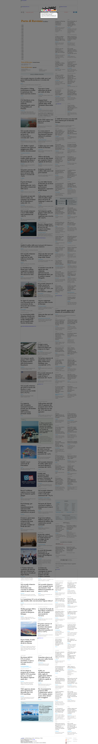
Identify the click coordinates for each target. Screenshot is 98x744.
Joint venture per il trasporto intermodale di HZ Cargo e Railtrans (71, 273)
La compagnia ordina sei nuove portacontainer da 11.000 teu (71, 137)
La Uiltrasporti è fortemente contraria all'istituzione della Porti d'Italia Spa (60, 710)
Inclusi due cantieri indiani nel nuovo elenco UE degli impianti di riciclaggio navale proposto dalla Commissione (45, 538)
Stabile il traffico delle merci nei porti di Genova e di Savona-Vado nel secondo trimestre (36, 246)
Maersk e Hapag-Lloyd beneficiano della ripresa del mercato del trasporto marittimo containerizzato (45, 227)
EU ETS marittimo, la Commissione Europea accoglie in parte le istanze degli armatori (45, 709)
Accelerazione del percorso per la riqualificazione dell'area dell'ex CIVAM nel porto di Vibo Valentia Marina (59, 187)
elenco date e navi (24, 64)
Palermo (66, 509)
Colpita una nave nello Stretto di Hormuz (45, 146)
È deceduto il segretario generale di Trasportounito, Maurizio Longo (71, 158)
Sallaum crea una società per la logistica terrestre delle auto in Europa (60, 50)
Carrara (57, 509)
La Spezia (66, 505)
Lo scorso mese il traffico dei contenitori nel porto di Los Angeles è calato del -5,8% (72, 64)
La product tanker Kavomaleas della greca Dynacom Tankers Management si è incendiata (59, 633)
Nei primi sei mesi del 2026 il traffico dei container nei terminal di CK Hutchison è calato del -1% (28, 199)
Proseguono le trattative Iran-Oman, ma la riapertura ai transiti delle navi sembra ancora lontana (45, 308)
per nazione (71, 203)
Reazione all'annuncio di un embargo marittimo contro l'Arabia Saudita (60, 593)
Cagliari (57, 508)
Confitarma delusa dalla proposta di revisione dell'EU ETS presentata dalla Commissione (72, 627)
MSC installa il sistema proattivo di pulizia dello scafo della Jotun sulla (59, 132)
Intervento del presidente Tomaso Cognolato (66, 563)
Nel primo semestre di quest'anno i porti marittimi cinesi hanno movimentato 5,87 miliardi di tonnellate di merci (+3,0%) (45, 627)
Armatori (57, 516)
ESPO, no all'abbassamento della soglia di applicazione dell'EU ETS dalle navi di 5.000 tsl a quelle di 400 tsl (45, 676)
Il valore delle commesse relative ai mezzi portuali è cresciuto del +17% (60, 436)
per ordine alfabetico (72, 202)
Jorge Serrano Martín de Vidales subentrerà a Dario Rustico (72, 113)
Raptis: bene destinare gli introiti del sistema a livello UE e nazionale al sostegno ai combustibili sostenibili (27, 683)
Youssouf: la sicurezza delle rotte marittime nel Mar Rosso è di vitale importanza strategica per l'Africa (27, 578)
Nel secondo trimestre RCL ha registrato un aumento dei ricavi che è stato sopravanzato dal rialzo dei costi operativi (71, 79)
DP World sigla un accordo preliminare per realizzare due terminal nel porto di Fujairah (60, 458)
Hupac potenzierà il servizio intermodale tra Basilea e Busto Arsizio (72, 38)
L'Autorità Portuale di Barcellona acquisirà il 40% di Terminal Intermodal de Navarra (45, 612)
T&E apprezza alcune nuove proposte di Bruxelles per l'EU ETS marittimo (28, 691)
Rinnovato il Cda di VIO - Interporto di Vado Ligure (71, 457)
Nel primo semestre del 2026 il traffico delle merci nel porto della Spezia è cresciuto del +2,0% (28, 173)
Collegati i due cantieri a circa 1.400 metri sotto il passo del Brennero (71, 369)
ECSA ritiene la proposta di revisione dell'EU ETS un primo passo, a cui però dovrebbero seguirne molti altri (28, 675)
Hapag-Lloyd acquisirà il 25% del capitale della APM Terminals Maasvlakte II (45, 103)
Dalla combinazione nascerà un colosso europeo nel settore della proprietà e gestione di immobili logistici (45, 353)
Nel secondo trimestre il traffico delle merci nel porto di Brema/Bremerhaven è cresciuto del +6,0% (36, 80)
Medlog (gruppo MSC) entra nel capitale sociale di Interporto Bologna (28, 611)
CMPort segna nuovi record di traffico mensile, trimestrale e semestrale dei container (72, 711)
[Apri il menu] (21, 12)
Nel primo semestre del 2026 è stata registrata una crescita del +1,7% (72, 733)
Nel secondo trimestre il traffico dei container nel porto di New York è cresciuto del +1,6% (59, 274)
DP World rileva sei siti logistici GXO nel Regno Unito (59, 223)
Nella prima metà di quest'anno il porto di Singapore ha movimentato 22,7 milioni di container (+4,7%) (60, 726)
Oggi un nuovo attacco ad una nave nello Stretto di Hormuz (59, 626)
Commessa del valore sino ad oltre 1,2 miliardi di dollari (60, 620)
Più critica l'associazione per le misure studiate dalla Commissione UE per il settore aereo (27, 698)
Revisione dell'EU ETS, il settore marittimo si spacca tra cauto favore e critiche (27, 660)
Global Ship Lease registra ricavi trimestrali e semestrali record (59, 238)
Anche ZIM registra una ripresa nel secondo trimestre (45, 121)
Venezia (73, 510)
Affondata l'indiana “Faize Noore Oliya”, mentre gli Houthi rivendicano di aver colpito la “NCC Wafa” (45, 320)
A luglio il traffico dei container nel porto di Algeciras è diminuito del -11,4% (60, 38)
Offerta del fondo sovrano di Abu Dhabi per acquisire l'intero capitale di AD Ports (45, 159)
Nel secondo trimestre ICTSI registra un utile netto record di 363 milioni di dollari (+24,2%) (59, 288)
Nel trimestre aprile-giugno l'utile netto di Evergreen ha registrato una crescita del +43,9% (45, 214)
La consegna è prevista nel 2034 (26, 310)
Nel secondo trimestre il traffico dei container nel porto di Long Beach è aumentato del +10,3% (72, 726)
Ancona (57, 503)
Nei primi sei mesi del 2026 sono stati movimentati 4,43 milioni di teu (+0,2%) (60, 280)
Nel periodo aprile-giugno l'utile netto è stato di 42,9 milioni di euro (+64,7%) (72, 303)
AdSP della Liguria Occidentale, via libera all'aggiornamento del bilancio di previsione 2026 (71, 655)
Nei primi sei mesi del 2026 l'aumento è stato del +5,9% (31, 84)
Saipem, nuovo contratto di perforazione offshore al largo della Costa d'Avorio (72, 468)
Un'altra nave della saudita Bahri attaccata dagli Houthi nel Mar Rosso (59, 362)
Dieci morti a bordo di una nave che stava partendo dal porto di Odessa (72, 617)
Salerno (73, 504)
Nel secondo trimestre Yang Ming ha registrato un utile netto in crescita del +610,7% (28, 257)
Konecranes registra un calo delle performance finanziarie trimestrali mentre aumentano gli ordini (60, 430)
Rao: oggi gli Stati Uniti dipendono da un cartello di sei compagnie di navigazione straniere (45, 485)
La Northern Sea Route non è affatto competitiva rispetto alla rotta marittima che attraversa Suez (27, 271)
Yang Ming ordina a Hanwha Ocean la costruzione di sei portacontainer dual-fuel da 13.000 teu (60, 614)
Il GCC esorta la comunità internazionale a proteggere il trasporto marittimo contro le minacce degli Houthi (59, 586)
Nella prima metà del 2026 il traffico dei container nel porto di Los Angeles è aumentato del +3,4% (72, 681)
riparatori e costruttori (43, 69)
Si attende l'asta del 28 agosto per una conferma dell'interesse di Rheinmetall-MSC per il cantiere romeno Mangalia (45, 273)
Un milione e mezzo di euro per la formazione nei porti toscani (72, 335)
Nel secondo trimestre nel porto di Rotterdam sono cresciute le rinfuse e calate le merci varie (28, 588)
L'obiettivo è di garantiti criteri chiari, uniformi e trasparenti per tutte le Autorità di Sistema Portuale (71, 646)
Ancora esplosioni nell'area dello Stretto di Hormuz (45, 302)
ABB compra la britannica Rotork (71, 667)
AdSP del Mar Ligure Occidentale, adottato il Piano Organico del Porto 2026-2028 (72, 321)
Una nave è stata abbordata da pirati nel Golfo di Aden (44, 90)
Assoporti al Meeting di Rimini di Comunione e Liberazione (60, 23)
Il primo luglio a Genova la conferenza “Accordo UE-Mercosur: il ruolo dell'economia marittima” (61, 528)
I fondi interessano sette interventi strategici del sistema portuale (59, 687)
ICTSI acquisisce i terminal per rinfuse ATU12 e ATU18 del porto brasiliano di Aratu (72, 416)
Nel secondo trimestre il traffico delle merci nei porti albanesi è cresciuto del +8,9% (45, 464)
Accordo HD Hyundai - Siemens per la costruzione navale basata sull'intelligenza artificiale (45, 553)
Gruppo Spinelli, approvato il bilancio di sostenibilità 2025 (65, 311)
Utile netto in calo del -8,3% (72, 382)
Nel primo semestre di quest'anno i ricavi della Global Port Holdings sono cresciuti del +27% (45, 361)
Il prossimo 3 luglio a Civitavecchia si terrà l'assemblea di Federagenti (72, 527)
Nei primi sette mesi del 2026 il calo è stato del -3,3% (59, 44)
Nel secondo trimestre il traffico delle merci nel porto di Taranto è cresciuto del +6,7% (72, 51)
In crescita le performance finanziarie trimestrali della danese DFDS (59, 92)
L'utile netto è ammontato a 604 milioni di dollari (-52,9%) (60, 381)
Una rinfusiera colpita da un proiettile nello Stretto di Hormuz (59, 262)
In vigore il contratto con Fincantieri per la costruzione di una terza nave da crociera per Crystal (28, 304)
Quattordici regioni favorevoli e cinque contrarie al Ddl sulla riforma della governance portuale (72, 429)
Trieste (73, 509)
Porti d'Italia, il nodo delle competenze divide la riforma (28, 641)
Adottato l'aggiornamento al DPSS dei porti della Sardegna (60, 415)
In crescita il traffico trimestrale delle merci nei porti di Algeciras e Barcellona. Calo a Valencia (60, 389)
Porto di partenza (71, 200)
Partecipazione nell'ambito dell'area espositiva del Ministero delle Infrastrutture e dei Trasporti (60, 29)
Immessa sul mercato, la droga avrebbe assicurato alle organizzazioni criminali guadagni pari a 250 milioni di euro (60, 605)
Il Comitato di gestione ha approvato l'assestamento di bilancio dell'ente (59, 328)
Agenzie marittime (59, 519)
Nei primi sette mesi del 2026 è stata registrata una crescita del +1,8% (72, 70)
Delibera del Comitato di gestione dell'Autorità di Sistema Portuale (59, 421)
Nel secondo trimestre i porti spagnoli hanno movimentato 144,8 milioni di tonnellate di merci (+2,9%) (45, 588)
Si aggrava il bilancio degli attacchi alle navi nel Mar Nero (72, 612)
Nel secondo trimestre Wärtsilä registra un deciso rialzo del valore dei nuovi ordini (72, 601)
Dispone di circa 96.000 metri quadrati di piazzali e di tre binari (60, 355)
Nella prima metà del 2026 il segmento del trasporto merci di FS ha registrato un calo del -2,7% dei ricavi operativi (45, 408)
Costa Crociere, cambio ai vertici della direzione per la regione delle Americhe (72, 108)
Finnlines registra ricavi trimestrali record (71, 298)
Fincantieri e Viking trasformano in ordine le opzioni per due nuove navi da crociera (28, 91)
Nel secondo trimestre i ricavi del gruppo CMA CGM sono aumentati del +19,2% (45, 493)
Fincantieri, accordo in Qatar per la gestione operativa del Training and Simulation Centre (72, 585)
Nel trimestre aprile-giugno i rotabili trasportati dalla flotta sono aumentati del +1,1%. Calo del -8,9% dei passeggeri (60, 99)
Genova (66, 503)
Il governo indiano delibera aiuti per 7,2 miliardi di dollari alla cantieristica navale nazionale (45, 521)
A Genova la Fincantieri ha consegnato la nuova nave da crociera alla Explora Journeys (45, 572)
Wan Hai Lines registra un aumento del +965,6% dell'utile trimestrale (72, 131)
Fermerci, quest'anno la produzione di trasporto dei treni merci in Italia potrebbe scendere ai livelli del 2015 (28, 522)
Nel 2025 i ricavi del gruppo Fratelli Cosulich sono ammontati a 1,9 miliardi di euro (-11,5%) (60, 159)
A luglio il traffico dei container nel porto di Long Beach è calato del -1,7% (60, 76)
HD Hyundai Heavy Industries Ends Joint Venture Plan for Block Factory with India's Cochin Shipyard (60, 550)
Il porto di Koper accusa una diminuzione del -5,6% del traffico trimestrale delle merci (28, 185)
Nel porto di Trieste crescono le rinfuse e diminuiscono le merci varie (45, 506)
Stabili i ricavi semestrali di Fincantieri (25, 463)
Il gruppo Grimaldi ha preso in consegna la (72, 145)
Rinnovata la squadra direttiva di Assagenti (72, 442)
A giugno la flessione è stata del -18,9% (28, 191)
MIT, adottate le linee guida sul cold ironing (71, 640)
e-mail (34, 739)
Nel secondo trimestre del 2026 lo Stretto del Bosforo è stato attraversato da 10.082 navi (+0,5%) (28, 389)
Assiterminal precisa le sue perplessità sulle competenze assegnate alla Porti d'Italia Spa (60, 669)
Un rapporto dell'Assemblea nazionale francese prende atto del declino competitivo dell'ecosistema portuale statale (28, 408)
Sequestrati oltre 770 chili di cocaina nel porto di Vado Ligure (60, 599)
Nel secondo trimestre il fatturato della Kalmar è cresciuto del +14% (60, 467)
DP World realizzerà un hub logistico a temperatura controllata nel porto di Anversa (72, 239)
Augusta (57, 504)
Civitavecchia (58, 510)
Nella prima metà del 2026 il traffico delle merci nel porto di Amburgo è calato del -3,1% (45, 199)
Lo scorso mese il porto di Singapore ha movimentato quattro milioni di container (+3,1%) (45, 134)
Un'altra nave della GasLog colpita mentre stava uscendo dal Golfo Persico (71, 288)
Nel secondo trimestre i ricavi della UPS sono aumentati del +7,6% (60, 376)
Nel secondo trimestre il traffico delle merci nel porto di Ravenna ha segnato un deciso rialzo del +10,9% (72, 210)
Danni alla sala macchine (71, 293)
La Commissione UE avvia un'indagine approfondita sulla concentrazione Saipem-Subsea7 (37, 600)
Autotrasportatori (68, 519)
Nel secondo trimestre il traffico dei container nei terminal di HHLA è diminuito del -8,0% (72, 92)
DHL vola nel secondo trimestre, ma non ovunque (71, 223)
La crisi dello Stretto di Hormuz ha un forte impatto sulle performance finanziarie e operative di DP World (45, 186)
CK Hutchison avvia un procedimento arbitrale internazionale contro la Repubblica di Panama (28, 104)
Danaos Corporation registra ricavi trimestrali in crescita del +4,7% (72, 249)
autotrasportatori (42, 70)
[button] (76, 12)
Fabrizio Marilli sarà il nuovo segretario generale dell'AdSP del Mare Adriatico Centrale (60, 322)
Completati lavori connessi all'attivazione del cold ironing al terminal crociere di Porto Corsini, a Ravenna (72, 174)
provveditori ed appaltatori (26, 69)
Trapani (73, 508)
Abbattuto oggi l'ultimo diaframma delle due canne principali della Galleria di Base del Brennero (72, 363)
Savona (73, 505)
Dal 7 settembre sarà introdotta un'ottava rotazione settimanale (71, 44)
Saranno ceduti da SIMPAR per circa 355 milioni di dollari (72, 422)
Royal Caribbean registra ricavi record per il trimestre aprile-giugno (28, 493)
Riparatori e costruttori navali (70, 516)
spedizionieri (23, 70)
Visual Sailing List (61, 201)
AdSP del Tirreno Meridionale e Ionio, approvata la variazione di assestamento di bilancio (60, 336)
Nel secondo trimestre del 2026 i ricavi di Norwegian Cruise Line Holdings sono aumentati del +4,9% (45, 451)
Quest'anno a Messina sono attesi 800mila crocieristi (72, 262)
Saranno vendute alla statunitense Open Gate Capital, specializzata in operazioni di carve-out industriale (71, 191)
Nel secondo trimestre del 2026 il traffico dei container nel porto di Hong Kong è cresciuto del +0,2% (72, 694)
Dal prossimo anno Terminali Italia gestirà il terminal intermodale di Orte (59, 349)
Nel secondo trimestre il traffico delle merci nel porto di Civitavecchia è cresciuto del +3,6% (28, 134)
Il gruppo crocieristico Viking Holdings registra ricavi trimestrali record (59, 64)
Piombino (66, 510)
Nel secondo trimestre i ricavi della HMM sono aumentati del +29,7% (28, 213)
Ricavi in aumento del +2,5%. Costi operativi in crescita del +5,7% (71, 98)
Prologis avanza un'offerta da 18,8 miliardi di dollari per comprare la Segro (44, 346)
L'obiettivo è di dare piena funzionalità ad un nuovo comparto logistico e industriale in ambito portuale (72, 30)
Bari (57, 505)
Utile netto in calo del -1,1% (72, 86)
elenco (62, 512)
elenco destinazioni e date (26, 63)
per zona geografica (72, 204)
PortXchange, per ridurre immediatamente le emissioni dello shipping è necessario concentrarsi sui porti (28, 508)
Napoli (66, 508)
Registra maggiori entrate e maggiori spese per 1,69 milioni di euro (60, 343)
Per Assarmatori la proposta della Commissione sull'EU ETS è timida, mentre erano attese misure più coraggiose (45, 693)
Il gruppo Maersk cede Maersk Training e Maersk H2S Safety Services (72, 185)
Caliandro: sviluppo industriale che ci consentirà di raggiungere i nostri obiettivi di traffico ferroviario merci (28, 618)
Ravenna (73, 503)
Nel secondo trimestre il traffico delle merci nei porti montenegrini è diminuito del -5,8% (60, 147)
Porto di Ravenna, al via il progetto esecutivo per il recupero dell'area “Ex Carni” (72, 24)
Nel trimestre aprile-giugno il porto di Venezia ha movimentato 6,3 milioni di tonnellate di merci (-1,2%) (60, 210)
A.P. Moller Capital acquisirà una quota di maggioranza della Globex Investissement (28, 148)
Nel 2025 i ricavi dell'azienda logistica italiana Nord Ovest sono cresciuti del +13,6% (72, 377)
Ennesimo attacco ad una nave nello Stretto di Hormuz (45, 659)
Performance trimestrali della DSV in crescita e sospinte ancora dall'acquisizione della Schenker (59, 481)
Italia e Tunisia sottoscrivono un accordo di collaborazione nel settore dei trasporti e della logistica (72, 350)
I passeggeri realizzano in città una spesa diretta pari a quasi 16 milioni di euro (72, 266)
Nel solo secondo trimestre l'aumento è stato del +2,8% (60, 661)
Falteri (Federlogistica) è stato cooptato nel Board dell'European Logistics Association (72, 481)
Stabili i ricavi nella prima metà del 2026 (28, 263)
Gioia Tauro (67, 504)
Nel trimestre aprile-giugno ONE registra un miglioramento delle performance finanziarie (28, 361)
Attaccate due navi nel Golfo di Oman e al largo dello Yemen (45, 255)
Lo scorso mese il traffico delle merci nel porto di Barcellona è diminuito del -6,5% (28, 159)
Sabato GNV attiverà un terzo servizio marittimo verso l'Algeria (60, 249)
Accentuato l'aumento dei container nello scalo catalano (59, 397)
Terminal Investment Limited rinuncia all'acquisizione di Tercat (60, 172)
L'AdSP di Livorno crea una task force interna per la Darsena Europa (66, 120)
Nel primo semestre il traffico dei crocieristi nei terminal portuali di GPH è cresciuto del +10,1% (59, 655)
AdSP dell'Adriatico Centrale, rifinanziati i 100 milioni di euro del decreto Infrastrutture (60, 681)
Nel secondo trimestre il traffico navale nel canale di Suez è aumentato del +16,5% (45, 375)
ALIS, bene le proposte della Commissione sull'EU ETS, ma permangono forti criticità (59, 642)
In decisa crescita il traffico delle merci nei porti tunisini (45, 170)
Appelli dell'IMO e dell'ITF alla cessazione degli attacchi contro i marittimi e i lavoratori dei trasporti (59, 695)
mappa (73, 512)
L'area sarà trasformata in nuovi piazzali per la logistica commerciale (60, 194)
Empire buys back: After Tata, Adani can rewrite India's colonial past (71, 548)
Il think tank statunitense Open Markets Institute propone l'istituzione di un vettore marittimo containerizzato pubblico (45, 477)
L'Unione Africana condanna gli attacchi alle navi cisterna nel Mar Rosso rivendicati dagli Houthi (28, 571)
